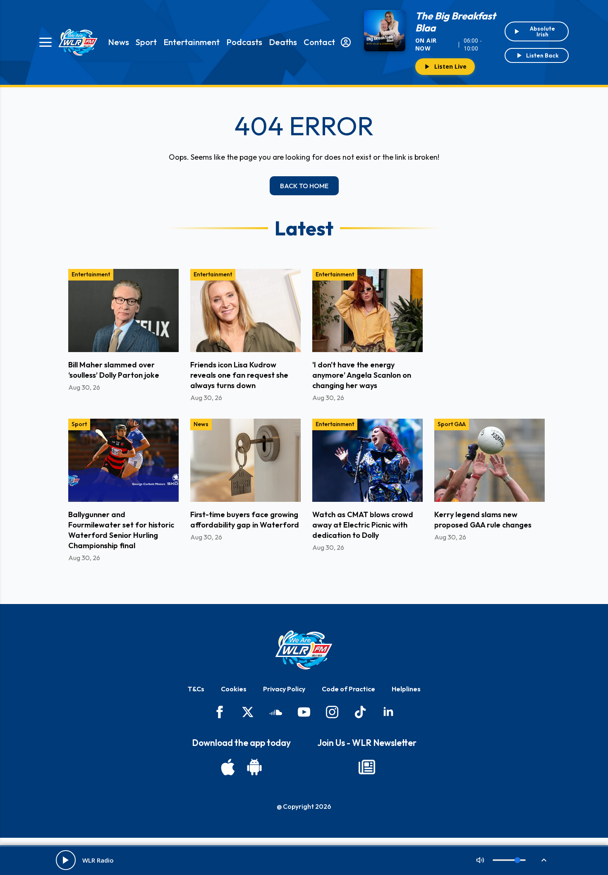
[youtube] (304, 712)
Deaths (283, 42)
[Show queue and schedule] (544, 860)
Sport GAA (452, 424)
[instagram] (332, 712)
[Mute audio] (480, 860)
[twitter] (247, 712)
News (118, 42)
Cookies (234, 689)
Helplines (406, 689)
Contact (319, 42)
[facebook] (219, 712)
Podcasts (244, 42)
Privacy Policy (284, 689)
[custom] (275, 712)
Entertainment (191, 42)
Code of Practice (348, 689)
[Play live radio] (66, 860)
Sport (146, 42)
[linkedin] (388, 712)
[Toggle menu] (45, 42)
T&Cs (196, 689)
